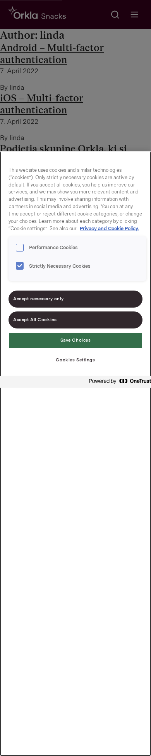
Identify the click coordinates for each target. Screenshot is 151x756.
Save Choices (75, 340)
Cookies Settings (75, 360)
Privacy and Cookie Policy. (109, 228)
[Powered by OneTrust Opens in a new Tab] (117, 383)
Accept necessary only (38, 298)
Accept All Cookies (35, 319)
